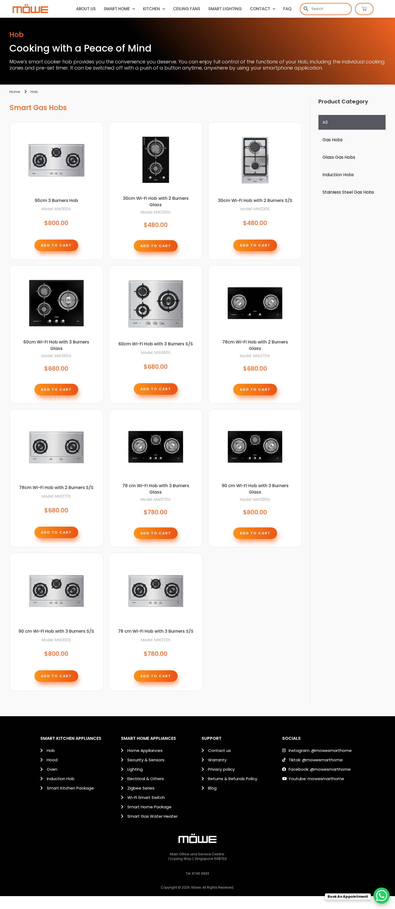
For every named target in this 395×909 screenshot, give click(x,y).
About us (86, 9)
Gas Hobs (332, 140)
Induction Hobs (338, 175)
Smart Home (117, 9)
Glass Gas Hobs (338, 157)
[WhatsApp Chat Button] (382, 896)
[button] (56, 245)
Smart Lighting (225, 9)
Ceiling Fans (186, 9)
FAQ (287, 9)
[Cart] (364, 9)
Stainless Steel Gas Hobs (348, 192)
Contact (260, 9)
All (325, 122)
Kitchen (151, 9)
